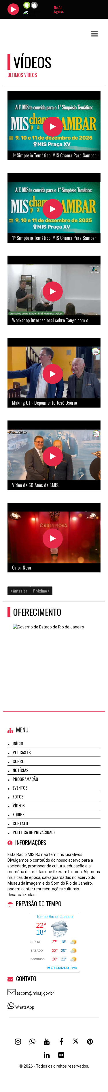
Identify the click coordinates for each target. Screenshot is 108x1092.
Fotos (18, 796)
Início (18, 743)
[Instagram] (18, 1041)
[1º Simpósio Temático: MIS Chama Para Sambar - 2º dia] (53, 127)
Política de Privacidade (34, 832)
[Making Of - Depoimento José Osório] (53, 374)
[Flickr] (61, 1055)
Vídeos (19, 805)
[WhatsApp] (32, 1041)
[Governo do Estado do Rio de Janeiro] (52, 652)
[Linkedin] (47, 1055)
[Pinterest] (90, 1041)
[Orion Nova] (53, 538)
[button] (94, 34)
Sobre (18, 761)
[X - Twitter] (76, 1041)
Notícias (21, 770)
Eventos (20, 787)
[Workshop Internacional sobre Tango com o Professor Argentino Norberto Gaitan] (53, 291)
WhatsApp (24, 1007)
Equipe (18, 814)
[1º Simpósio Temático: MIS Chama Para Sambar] (53, 209)
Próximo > (41, 591)
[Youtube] (47, 1041)
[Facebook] (61, 1041)
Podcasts (22, 752)
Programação (25, 779)
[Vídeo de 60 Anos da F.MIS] (53, 456)
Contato (20, 823)
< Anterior (18, 591)
